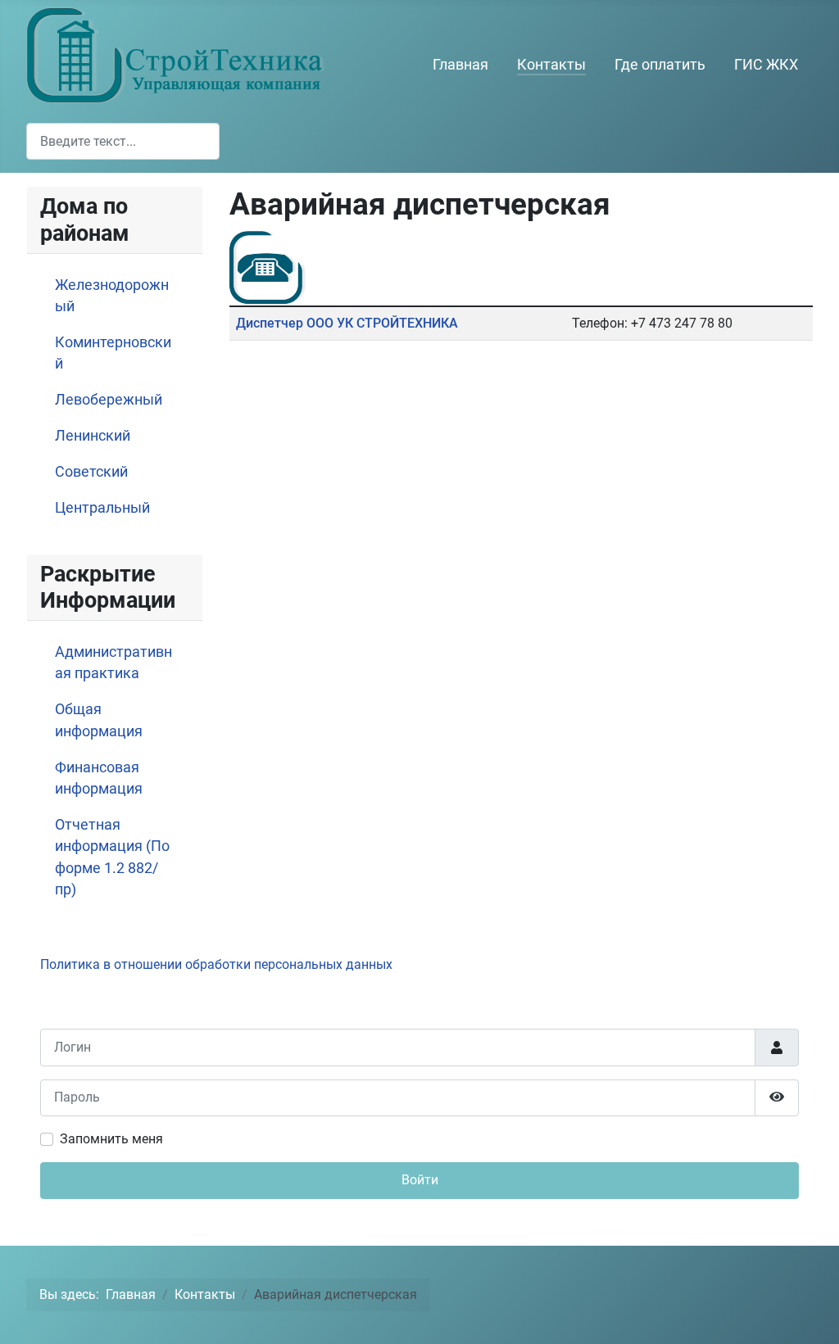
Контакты (551, 65)
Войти (419, 1180)
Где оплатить (660, 65)
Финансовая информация (99, 778)
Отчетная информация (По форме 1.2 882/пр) (112, 857)
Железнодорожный (112, 296)
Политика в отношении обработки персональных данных (216, 964)
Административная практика (113, 662)
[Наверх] (810, 1313)
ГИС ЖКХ (766, 65)
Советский (91, 472)
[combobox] (123, 141)
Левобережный (108, 399)
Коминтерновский (113, 353)
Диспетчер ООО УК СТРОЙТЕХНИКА (347, 323)
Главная (460, 65)
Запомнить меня (111, 1139)
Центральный (102, 508)
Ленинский (92, 436)
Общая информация (99, 720)
